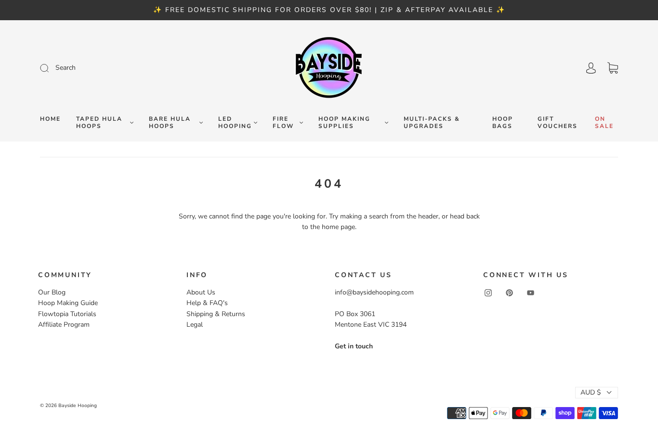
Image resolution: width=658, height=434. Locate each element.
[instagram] (488, 293)
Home (50, 119)
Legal (194, 324)
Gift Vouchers (558, 122)
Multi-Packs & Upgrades (432, 122)
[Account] (591, 68)
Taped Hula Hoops (99, 122)
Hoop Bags (502, 122)
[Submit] (109, 68)
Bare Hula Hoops (170, 122)
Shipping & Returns (215, 314)
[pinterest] (509, 293)
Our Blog (52, 292)
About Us (200, 292)
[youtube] (530, 293)
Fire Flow (283, 122)
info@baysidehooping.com (374, 292)
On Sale (604, 122)
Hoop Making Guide (68, 302)
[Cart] (612, 68)
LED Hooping (235, 122)
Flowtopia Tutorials (67, 314)
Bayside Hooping (77, 405)
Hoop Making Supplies (344, 122)
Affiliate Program (64, 324)
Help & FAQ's (207, 302)
